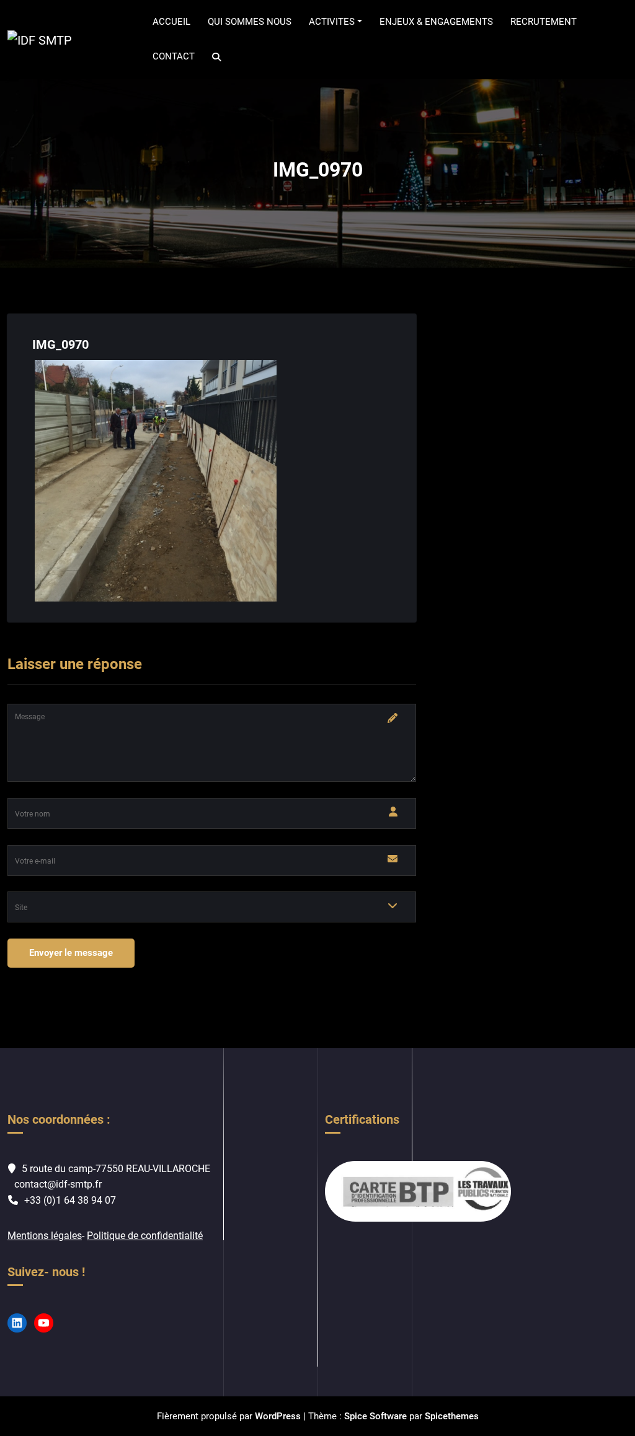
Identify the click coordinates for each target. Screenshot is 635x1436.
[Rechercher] (217, 57)
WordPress (278, 1416)
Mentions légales (44, 1235)
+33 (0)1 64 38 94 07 (70, 1200)
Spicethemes (452, 1416)
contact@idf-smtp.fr (58, 1184)
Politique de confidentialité (145, 1235)
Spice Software (375, 1416)
